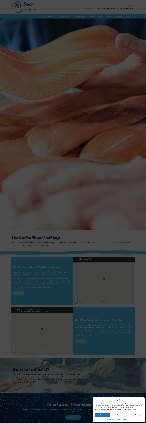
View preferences (135, 415)
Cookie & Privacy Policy (123, 419)
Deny (119, 415)
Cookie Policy (111, 419)
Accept (102, 415)
